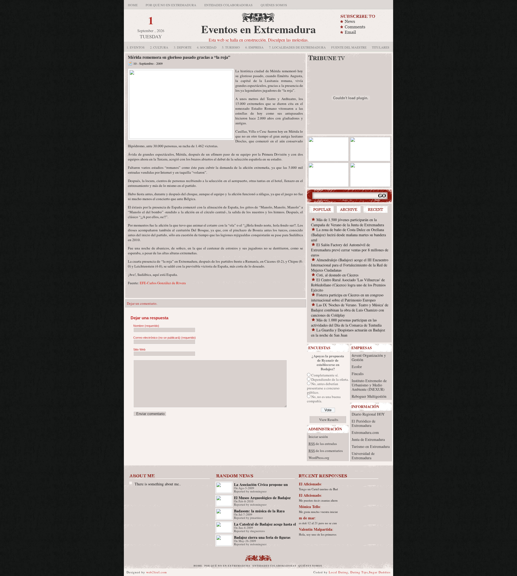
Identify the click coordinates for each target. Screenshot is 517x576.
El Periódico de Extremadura (363, 423)
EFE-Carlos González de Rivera (163, 282)
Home (133, 5)
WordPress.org (319, 457)
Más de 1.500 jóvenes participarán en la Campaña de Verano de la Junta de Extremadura (347, 222)
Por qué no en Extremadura (171, 5)
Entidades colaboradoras (228, 5)
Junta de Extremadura (368, 439)
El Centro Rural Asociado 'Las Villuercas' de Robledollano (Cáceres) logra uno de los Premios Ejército (348, 285)
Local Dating (338, 572)
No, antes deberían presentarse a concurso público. (323, 388)
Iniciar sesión (318, 436)
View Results (328, 419)
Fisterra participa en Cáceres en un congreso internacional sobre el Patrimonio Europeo (347, 297)
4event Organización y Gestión (369, 357)
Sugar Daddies (379, 572)
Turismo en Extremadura (371, 446)
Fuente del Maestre (348, 47)
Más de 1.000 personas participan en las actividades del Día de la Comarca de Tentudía (346, 322)
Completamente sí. (324, 375)
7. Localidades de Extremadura (297, 47)
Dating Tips (359, 572)
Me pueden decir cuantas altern (318, 500)
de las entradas (323, 443)
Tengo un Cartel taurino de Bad (318, 489)
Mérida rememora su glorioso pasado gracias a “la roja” (179, 57)
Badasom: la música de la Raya (259, 511)
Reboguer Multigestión (369, 396)
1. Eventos (136, 47)
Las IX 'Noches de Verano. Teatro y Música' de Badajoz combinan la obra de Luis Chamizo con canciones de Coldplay (349, 310)
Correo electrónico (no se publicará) (164, 337)
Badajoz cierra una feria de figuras (262, 537)
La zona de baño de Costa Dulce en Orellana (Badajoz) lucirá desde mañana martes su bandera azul (348, 234)
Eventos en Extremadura (258, 29)
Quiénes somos (274, 5)
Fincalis (358, 373)
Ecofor (357, 366)
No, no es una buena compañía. (324, 398)
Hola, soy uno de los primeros (317, 534)
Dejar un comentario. (142, 303)
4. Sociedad (206, 47)
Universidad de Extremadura (363, 455)
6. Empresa (254, 47)
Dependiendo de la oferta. (330, 379)
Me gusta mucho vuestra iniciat (318, 512)
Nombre (146, 325)
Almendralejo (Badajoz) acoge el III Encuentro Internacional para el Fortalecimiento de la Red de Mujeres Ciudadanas (349, 265)
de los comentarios (326, 450)
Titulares (380, 47)
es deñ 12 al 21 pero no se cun (318, 523)
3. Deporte (182, 47)
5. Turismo (231, 47)
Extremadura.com (365, 432)
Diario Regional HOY (368, 414)
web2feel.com (156, 572)
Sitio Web (139, 349)
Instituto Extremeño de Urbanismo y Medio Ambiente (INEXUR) (369, 385)
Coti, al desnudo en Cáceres (337, 274)
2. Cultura (159, 47)
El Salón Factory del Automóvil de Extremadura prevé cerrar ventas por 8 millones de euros (349, 250)
